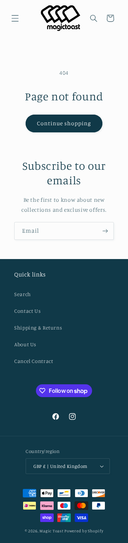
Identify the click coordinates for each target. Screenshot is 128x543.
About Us (25, 344)
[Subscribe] (105, 230)
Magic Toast (51, 530)
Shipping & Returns (38, 328)
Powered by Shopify (83, 530)
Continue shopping (64, 123)
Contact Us (27, 311)
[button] (15, 18)
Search (22, 294)
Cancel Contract (33, 361)
